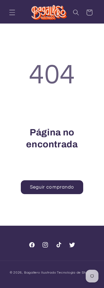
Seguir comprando (52, 187)
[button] (12, 12)
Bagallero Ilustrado (40, 272)
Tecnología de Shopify (75, 272)
